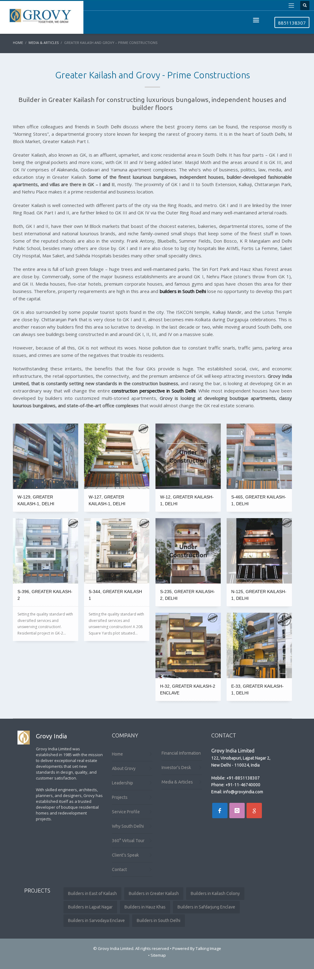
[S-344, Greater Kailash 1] (116, 551)
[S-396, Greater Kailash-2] (45, 551)
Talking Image (208, 948)
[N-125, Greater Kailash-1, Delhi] (259, 551)
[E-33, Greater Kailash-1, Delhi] (259, 645)
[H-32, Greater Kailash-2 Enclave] (188, 645)
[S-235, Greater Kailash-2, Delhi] (188, 551)
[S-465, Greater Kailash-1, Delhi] (259, 456)
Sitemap (158, 955)
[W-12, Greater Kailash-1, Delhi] (188, 456)
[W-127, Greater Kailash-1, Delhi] (116, 456)
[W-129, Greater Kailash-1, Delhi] (45, 456)
